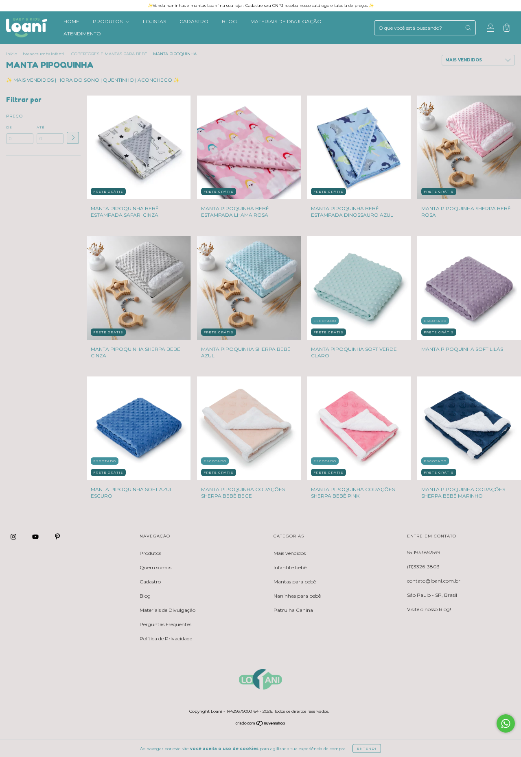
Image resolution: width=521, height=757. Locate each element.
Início (11, 54)
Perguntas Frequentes (165, 624)
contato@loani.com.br (433, 581)
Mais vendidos (290, 553)
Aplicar (73, 138)
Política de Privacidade (166, 638)
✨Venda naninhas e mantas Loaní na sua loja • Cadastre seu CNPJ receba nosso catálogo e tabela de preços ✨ (261, 5)
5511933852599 (423, 552)
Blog (145, 596)
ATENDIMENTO (82, 33)
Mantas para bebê (295, 582)
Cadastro (150, 582)
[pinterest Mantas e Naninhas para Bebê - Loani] (57, 537)
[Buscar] (468, 28)
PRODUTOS (108, 21)
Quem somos (155, 567)
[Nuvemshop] (260, 724)
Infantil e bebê (290, 567)
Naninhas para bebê (297, 596)
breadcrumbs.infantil (44, 54)
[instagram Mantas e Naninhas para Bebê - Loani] (14, 537)
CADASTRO (194, 21)
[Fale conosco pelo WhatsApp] (506, 723)
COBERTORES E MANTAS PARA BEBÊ (109, 54)
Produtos (150, 553)
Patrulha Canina (293, 610)
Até (41, 127)
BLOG (229, 21)
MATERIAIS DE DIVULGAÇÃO (286, 21)
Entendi (367, 748)
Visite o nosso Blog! (429, 609)
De (9, 127)
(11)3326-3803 (423, 566)
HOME (71, 21)
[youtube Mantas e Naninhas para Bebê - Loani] (36, 537)
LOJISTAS (154, 21)
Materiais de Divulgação (167, 610)
